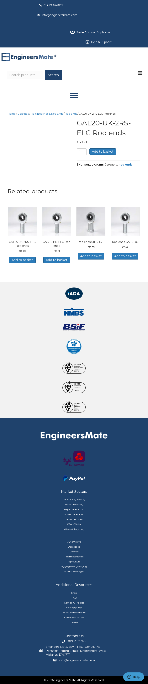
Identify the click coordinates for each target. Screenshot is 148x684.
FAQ (74, 597)
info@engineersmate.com (59, 15)
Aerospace (74, 546)
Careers (74, 622)
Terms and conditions (74, 612)
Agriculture (74, 561)
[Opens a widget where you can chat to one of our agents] (133, 677)
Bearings (23, 113)
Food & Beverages (74, 571)
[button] (53, 75)
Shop (74, 592)
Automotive (74, 541)
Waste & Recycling (74, 529)
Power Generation (74, 514)
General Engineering (74, 499)
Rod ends (71, 113)
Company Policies (74, 602)
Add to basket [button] (22, 260)
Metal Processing (74, 504)
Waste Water (74, 524)
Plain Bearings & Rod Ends (47, 113)
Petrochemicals (74, 519)
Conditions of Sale (74, 617)
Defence (74, 551)
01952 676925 (53, 5)
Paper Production (74, 509)
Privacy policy (74, 607)
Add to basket (103, 151)
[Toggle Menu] (74, 95)
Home (12, 113)
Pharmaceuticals (74, 556)
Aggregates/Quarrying (74, 566)
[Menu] (140, 73)
